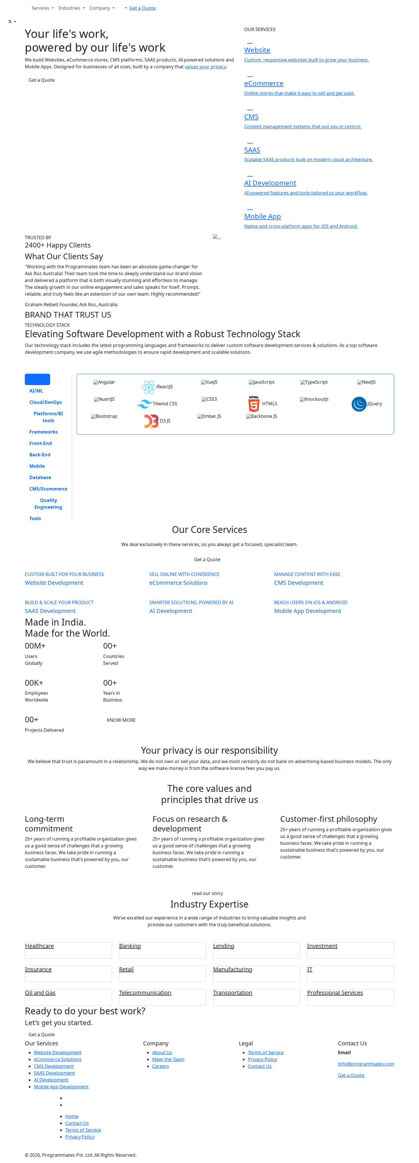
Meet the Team (168, 1059)
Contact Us (260, 1066)
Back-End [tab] (39, 454)
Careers (160, 1066)
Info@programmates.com (366, 1064)
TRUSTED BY (38, 237)
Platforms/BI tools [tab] (48, 417)
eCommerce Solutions (58, 1059)
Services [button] (41, 8)
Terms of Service (266, 1052)
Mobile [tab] (37, 466)
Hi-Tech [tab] (37, 379)
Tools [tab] (35, 518)
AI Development (51, 1080)
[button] (123, 8)
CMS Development (54, 1066)
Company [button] (100, 8)
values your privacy (205, 67)
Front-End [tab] (40, 443)
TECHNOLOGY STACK (47, 325)
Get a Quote (142, 8)
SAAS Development (54, 1073)
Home (71, 1116)
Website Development (58, 1052)
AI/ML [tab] (36, 391)
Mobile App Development (61, 1087)
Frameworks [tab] (43, 432)
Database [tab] (40, 477)
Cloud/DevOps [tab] (45, 402)
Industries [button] (70, 8)
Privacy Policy (262, 1059)
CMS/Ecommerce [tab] (48, 489)
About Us (162, 1052)
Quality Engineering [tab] (48, 503)
